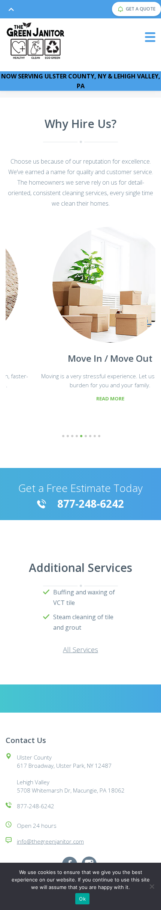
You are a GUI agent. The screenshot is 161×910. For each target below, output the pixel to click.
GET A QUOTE (140, 9)
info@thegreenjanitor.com (50, 841)
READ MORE (81, 398)
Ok (82, 899)
